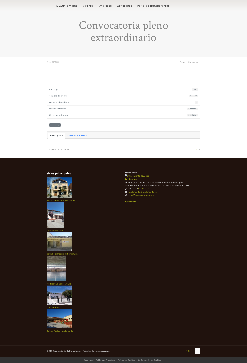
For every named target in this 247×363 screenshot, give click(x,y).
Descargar (55, 125)
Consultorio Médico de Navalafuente (63, 254)
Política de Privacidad (105, 360)
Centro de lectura (55, 230)
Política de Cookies (126, 360)
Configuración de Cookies (149, 360)
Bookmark (131, 201)
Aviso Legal (89, 360)
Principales (132, 179)
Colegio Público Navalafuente (60, 331)
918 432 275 (143, 188)
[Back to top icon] (197, 351)
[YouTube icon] (191, 351)
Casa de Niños (53, 307)
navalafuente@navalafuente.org (142, 192)
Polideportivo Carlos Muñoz (59, 284)
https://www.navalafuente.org (141, 195)
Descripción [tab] (56, 135)
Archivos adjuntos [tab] (77, 135)
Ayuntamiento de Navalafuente (61, 200)
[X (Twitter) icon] (189, 351)
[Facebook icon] (186, 351)
